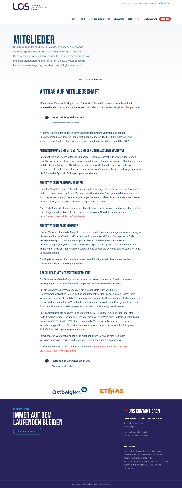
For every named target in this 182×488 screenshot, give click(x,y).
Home (73, 19)
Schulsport (119, 19)
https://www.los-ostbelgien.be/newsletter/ (62, 216)
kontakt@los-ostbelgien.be (123, 107)
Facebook (152, 3)
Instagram (143, 3)
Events (82, 19)
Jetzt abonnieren (26, 431)
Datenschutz (87, 484)
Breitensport (133, 19)
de (160, 3)
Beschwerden (106, 484)
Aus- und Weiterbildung (100, 19)
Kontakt (134, 3)
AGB (96, 484)
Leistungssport (150, 19)
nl (165, 3)
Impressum (75, 484)
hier (134, 464)
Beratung (126, 3)
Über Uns (165, 19)
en (168, 3)
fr (162, 3)
